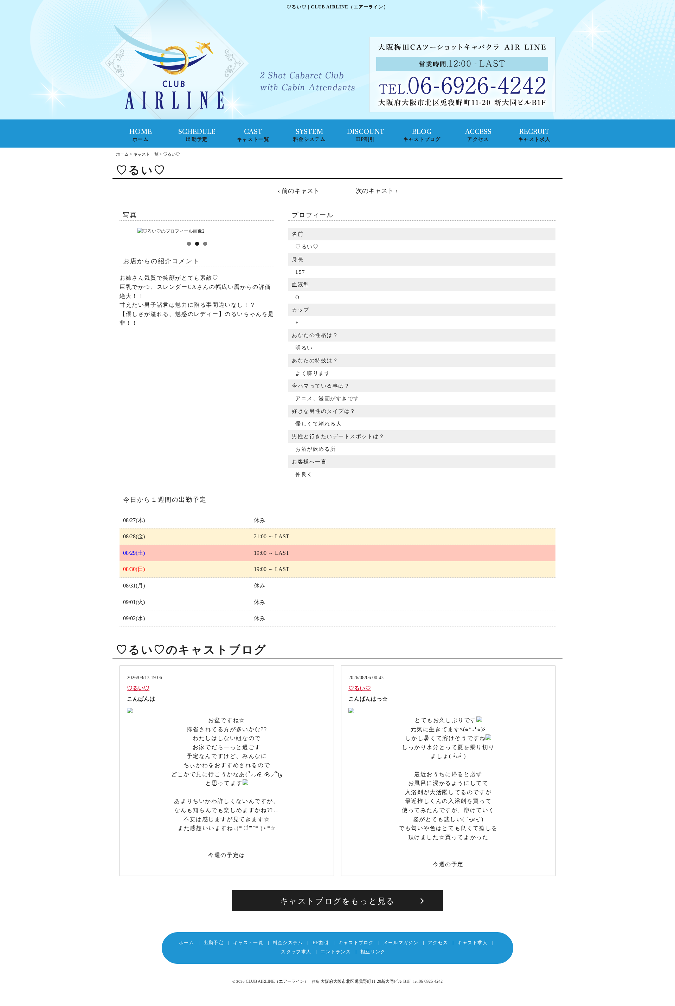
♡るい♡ (138, 688)
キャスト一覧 (146, 154)
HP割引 (321, 942)
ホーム (122, 154)
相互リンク (373, 951)
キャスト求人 (472, 942)
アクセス (438, 942)
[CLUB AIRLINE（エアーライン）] (169, 68)
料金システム (288, 942)
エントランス (336, 951)
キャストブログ (356, 942)
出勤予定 (214, 942)
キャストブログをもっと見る (337, 901)
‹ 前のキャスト (299, 190)
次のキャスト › (377, 190)
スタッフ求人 (296, 951)
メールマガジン (400, 942)
